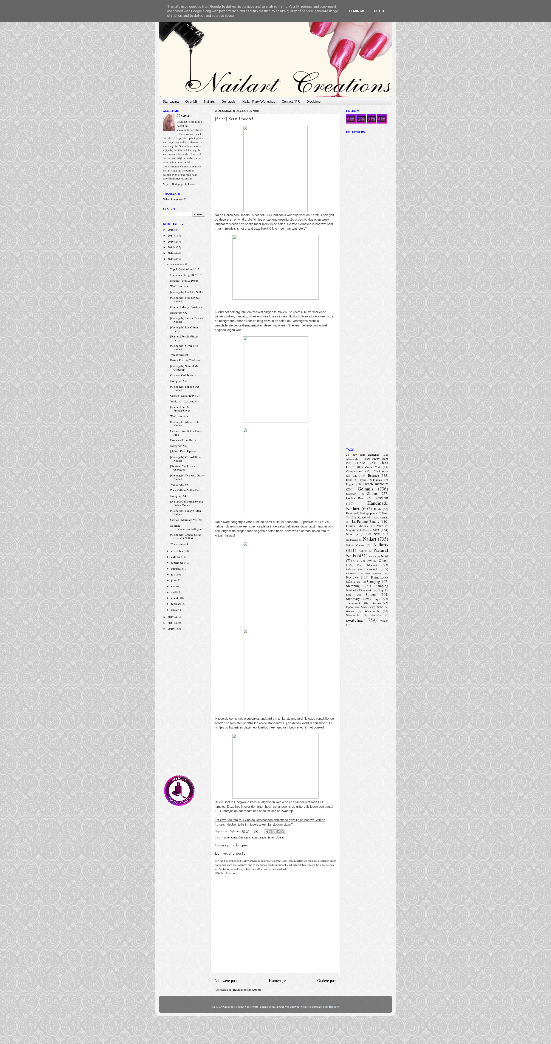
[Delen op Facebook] (278, 831)
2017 (171, 235)
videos (384, 621)
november (177, 551)
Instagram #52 (178, 312)
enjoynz (294, 1006)
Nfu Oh (372, 556)
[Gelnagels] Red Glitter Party (184, 329)
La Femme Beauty (365, 521)
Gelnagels (228, 101)
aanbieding (230, 837)
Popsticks (351, 573)
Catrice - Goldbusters (183, 375)
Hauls (377, 509)
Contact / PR (291, 101)
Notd (384, 556)
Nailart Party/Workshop (258, 101)
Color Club (373, 467)
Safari (356, 582)
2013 (171, 259)
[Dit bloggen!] (270, 831)
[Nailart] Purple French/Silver (180, 408)
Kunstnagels (259, 837)
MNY (380, 525)
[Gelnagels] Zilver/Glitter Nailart (185, 458)
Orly (369, 560)
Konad (362, 517)
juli (173, 574)
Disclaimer (314, 101)
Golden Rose (355, 498)
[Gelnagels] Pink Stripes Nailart (185, 299)
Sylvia (185, 116)
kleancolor (376, 615)
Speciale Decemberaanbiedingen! (186, 527)
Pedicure (350, 569)
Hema (349, 513)
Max (376, 529)
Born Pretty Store (376, 459)
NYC (377, 534)
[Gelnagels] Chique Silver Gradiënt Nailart (185, 536)
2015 (171, 247)
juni (173, 580)
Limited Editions (357, 526)
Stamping (353, 585)
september (177, 563)
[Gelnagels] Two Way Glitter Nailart (187, 477)
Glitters (372, 493)
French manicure (375, 483)
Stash (368, 590)
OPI (355, 561)
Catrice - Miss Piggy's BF (185, 395)
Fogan (350, 484)
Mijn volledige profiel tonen (179, 184)
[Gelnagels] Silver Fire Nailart (184, 347)
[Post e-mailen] (256, 831)
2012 (171, 617)
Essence (373, 475)
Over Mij (191, 101)
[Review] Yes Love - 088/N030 (182, 468)
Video (364, 607)
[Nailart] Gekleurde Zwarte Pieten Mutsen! (186, 503)
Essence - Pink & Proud (184, 281)
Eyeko (363, 479)
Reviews (352, 577)
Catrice (360, 462)
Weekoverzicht (179, 286)
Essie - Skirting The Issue (185, 360)
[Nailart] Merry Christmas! (186, 307)
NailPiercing (352, 539)
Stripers (370, 594)
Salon (271, 837)
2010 (171, 629)
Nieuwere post (226, 980)
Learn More (359, 11)
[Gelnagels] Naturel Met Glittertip (184, 367)
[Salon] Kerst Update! (183, 451)
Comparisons (354, 471)
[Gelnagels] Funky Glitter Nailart (185, 512)
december (177, 264)
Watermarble (352, 615)
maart (175, 598)
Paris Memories (368, 565)
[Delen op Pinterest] (282, 831)
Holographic (367, 513)
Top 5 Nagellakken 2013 (184, 269)
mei (173, 586)
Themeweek (353, 603)
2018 (171, 230)
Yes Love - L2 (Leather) (184, 401)
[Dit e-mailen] (266, 831)
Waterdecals (372, 611)
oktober (176, 557)
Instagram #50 (178, 446)
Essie (349, 480)
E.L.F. (356, 476)
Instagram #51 (178, 381)
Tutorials (375, 603)
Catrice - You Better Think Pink (186, 432)
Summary (353, 598)
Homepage (277, 980)
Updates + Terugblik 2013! (186, 275)
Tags (376, 599)
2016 (171, 241)
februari (176, 604)
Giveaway (351, 493)
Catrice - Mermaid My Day (186, 520)
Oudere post (326, 980)
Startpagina (171, 101)
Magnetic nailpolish (356, 530)
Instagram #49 (178, 496)
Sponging (373, 581)
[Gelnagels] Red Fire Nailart (187, 292)
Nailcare (363, 550)
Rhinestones (379, 577)
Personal (371, 569)
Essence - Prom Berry (183, 440)
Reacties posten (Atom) (247, 989)
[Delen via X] (274, 831)
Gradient (382, 497)
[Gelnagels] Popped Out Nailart (184, 388)
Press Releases (373, 573)
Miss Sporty (354, 534)
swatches (354, 620)
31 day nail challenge (362, 454)
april (174, 592)
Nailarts (209, 101)
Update (280, 837)
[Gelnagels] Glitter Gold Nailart (185, 423)
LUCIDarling (381, 517)
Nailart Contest (355, 545)
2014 (171, 253)
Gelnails (365, 489)
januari (175, 610)
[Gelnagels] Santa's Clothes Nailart (186, 319)
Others (383, 560)
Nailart (369, 539)
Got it (379, 11)
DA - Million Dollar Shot (185, 490)
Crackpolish (381, 471)
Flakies (377, 480)
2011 (171, 623)
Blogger (334, 1006)
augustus (176, 569)
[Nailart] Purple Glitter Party (184, 338)
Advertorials (352, 458)
